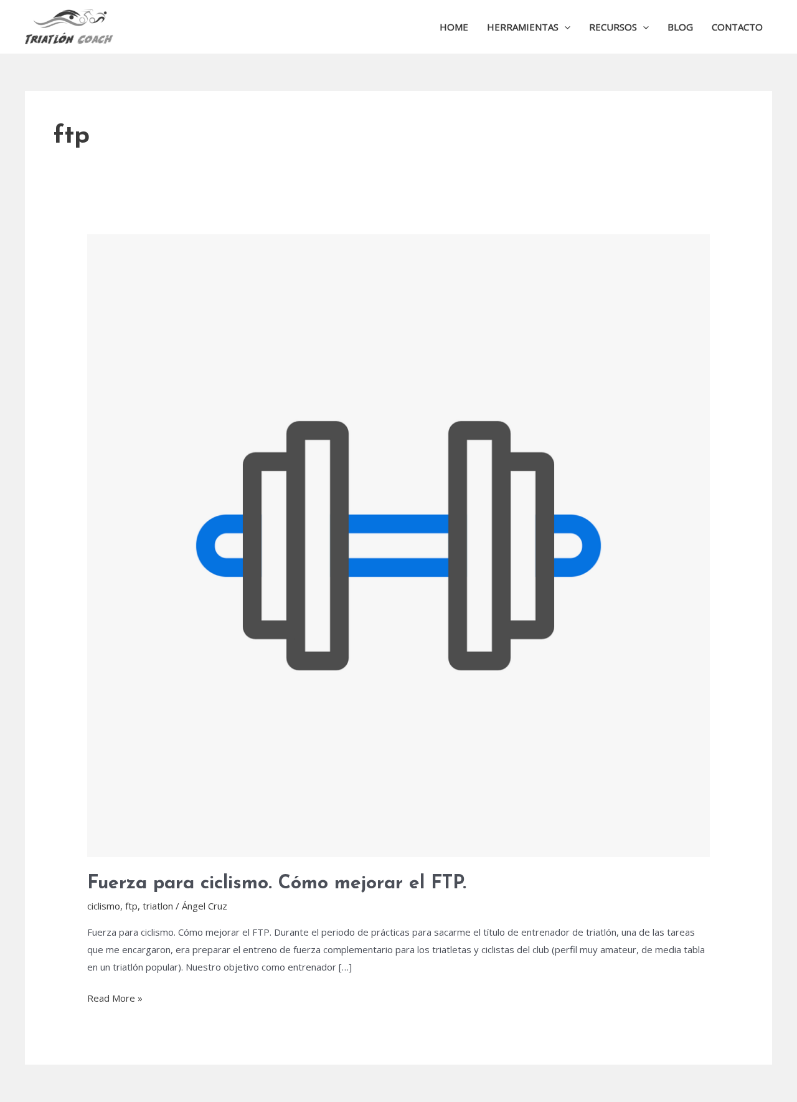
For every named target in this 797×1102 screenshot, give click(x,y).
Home (454, 27)
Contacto (737, 27)
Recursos (613, 27)
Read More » (115, 997)
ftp (131, 906)
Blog (680, 27)
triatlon (158, 906)
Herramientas (523, 27)
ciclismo (103, 906)
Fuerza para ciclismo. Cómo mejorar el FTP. (276, 883)
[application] (564, 27)
